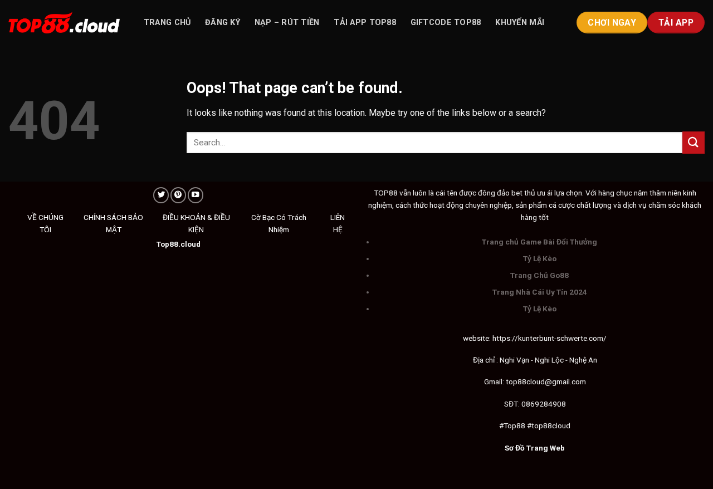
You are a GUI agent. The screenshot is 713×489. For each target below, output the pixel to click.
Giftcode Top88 (446, 22)
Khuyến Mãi (519, 22)
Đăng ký (222, 22)
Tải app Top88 (365, 22)
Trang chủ (167, 22)
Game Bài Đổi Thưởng (558, 241)
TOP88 (386, 192)
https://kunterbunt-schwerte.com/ (549, 338)
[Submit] (693, 142)
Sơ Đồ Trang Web (535, 447)
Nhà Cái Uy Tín (542, 291)
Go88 (559, 275)
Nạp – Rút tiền (287, 22)
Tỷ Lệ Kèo (539, 258)
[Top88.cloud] (64, 22)
